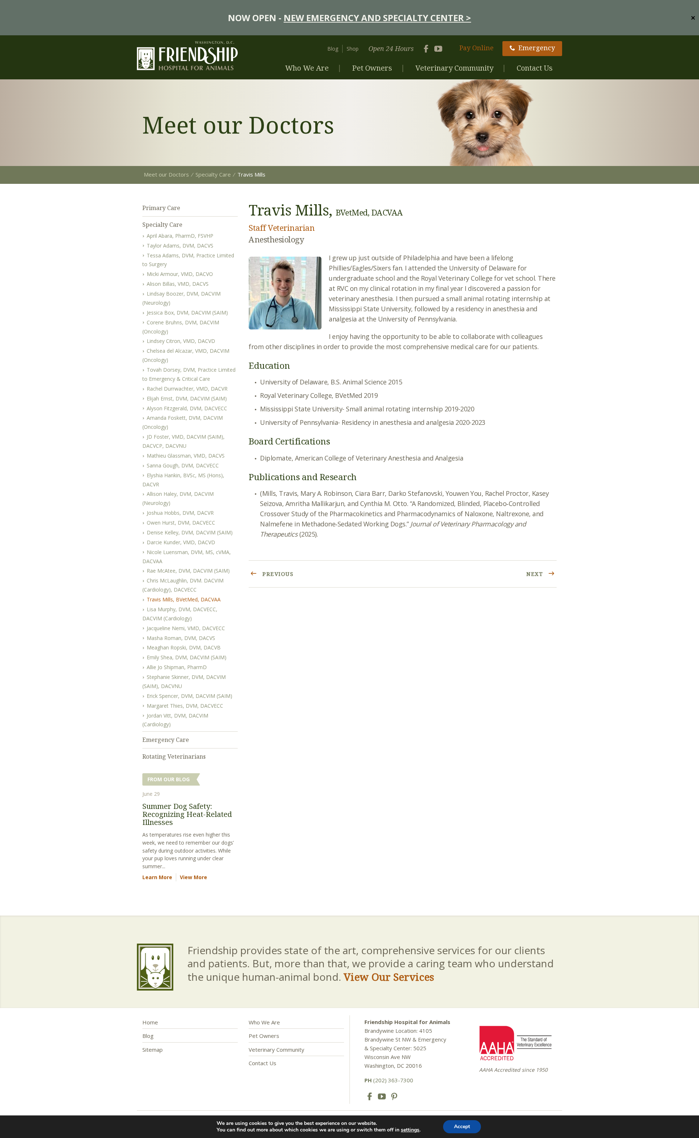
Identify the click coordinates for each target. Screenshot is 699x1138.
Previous (277, 573)
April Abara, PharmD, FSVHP (180, 235)
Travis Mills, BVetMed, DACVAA (184, 599)
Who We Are (307, 68)
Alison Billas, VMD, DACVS (178, 283)
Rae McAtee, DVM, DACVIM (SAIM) (188, 570)
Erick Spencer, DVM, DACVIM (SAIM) (189, 695)
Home (150, 1022)
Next (535, 573)
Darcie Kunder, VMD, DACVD (181, 542)
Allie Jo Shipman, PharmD (177, 667)
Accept (462, 1126)
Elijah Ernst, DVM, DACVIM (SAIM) (187, 398)
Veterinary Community (454, 68)
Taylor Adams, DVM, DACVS (180, 245)
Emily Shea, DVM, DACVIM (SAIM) (186, 657)
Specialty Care (162, 225)
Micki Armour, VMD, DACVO (180, 273)
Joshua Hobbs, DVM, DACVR (180, 512)
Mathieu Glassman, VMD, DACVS (186, 455)
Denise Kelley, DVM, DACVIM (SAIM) (190, 532)
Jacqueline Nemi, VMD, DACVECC (186, 628)
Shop (353, 48)
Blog (332, 48)
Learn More (157, 877)
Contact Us (535, 68)
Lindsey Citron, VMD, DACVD (181, 340)
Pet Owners (372, 68)
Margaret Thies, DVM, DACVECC (185, 705)
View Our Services (389, 977)
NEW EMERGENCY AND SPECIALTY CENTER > (377, 18)
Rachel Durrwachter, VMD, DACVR (187, 388)
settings (410, 1130)
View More (193, 877)
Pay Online (476, 47)
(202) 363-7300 (388, 1080)
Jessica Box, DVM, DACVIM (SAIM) (187, 312)
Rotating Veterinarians (174, 756)
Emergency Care (165, 740)
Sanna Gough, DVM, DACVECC (183, 465)
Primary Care (161, 208)
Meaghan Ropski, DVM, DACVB (184, 647)
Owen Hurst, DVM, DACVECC (181, 522)
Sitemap (152, 1049)
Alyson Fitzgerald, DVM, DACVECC (187, 408)
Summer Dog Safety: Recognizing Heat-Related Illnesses (187, 814)
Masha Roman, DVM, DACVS (181, 638)
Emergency (536, 47)
